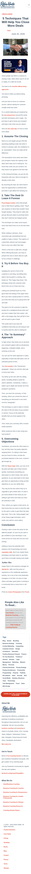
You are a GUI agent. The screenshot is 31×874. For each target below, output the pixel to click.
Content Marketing (8, 646)
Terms (6, 864)
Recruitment (6, 675)
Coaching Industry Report (11, 810)
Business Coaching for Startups (13, 802)
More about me (6, 744)
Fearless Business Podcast (11, 654)
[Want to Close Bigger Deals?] (14, 66)
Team (4, 681)
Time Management (8, 683)
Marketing (15, 662)
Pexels (27, 592)
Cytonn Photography (14, 592)
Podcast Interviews (8, 667)
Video (23, 683)
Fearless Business (9, 829)
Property (15, 673)
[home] (7, 5)
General (5, 659)
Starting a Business (18, 678)
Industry (11, 659)
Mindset (22, 662)
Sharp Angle (11, 466)
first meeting (9, 366)
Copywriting (19, 646)
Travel (18, 683)
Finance (23, 654)
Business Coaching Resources (13, 806)
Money (5, 664)
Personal (11, 664)
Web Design (6, 686)
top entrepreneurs (9, 115)
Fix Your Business (8, 657)
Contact (6, 855)
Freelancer (19, 657)
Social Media (6, 678)
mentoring (20, 728)
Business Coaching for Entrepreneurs (15, 792)
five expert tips (12, 128)
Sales (9, 30)
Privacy (6, 859)
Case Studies (10, 612)
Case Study (7, 834)
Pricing (6, 838)
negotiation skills (7, 552)
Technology (11, 681)
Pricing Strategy (21, 667)
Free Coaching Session (14, 756)
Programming (7, 673)
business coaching (8, 728)
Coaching (19, 643)
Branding (16, 640)
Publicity (22, 673)
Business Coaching (12, 615)
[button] (29, 5)
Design (17, 649)
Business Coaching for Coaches (13, 788)
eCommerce (6, 651)
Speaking (7, 842)
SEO (25, 675)
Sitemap (6, 868)
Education (15, 651)
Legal (17, 659)
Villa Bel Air (5, 569)
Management (7, 662)
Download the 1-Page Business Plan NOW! (15, 694)
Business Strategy (8, 643)
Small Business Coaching (11, 784)
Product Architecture (9, 670)
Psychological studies (9, 203)
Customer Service (8, 649)
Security (19, 675)
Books (9, 640)
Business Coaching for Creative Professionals (13, 797)
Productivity (21, 670)
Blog (4, 640)
